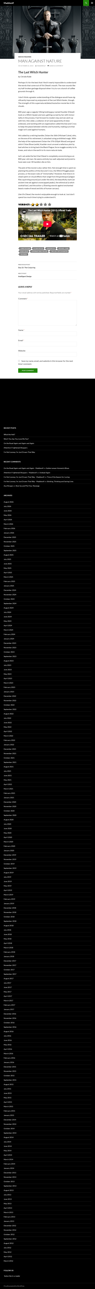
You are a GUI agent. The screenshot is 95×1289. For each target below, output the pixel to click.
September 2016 (10, 1027)
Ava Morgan (8, 486)
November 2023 (10, 647)
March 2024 (8, 630)
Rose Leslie (24, 251)
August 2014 (8, 1137)
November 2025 (10, 542)
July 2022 (7, 718)
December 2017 (10, 961)
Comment (23, 298)
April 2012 (8, 1256)
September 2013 (10, 1186)
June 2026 (8, 511)
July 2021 (7, 771)
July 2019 (7, 877)
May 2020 (7, 833)
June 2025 (8, 564)
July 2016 (7, 1036)
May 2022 (7, 727)
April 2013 (8, 1208)
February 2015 (9, 1111)
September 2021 (10, 762)
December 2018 (10, 908)
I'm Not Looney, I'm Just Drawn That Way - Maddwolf (24, 477)
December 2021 (10, 749)
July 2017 (7, 983)
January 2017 (9, 1009)
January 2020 (9, 850)
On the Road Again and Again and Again (19, 443)
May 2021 (7, 780)
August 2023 (8, 661)
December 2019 (10, 855)
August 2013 (8, 1190)
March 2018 (8, 948)
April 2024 (8, 625)
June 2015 (8, 1093)
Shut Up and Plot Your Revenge (27, 486)
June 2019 (8, 881)
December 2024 (10, 590)
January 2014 (9, 1168)
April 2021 (8, 784)
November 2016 (10, 1018)
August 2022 (8, 714)
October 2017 (9, 970)
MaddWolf (51, 248)
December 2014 (10, 1120)
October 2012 (9, 1234)
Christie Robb (25, 248)
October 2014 (9, 1128)
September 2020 (10, 815)
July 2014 (7, 1142)
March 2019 (8, 895)
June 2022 (8, 722)
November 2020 (10, 806)
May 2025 (7, 568)
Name (21, 330)
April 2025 (8, 572)
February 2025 (9, 581)
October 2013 (9, 1181)
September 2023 (10, 656)
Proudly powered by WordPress (14, 1286)
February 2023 (9, 687)
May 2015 (7, 1098)
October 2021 (9, 758)
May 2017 (7, 992)
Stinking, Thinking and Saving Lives (60, 481)
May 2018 (7, 939)
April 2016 (8, 1049)
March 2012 (8, 1261)
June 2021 (8, 775)
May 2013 (7, 1203)
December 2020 (10, 802)
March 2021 (8, 789)
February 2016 (9, 1058)
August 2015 (8, 1084)
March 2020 (8, 842)
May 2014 (7, 1151)
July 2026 (7, 506)
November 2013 (10, 1177)
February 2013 (9, 1217)
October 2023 (9, 652)
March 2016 (8, 1053)
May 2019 (7, 886)
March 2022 (8, 736)
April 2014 (8, 1155)
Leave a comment (56, 66)
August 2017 (8, 978)
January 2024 (9, 639)
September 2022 (10, 709)
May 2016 (7, 1045)
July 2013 (7, 1195)
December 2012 (10, 1226)
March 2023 (8, 683)
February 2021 (9, 793)
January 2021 (9, 797)
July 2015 (7, 1089)
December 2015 (10, 1067)
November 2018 (10, 912)
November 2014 (10, 1124)
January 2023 (9, 692)
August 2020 (8, 820)
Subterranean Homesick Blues (57, 468)
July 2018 (7, 930)
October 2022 (9, 705)
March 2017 (8, 1000)
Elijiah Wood (38, 248)
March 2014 (8, 1159)
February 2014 (9, 1164)
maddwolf (41, 66)
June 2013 (8, 1199)
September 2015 (10, 1080)
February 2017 (9, 1005)
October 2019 (9, 864)
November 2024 (10, 595)
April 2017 (8, 996)
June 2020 (8, 828)
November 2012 (10, 1230)
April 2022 (8, 731)
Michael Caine (64, 248)
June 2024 (8, 617)
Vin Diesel (23, 254)
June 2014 (8, 1146)
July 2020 (7, 824)
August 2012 (8, 1243)
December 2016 (10, 1014)
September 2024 (10, 603)
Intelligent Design (25, 274)
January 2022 (9, 745)
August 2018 (8, 925)
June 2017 (8, 987)
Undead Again (44, 473)
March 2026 (8, 524)
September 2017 (10, 974)
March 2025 (8, 577)
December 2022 (10, 696)
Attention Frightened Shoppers (15, 448)
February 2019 (9, 899)
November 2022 (10, 700)
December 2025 (10, 537)
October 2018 (9, 917)
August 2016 (8, 1031)
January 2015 (9, 1115)
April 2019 (8, 890)
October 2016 (9, 1023)
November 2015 (10, 1071)
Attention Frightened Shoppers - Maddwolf (20, 473)
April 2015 (8, 1102)
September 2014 (10, 1133)
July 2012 (7, 1248)
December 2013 (10, 1173)
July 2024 (7, 612)
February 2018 (9, 952)
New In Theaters (24, 57)
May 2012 (7, 1252)
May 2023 (7, 674)
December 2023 (10, 643)
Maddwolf (9, 3)
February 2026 (9, 528)
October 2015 (9, 1075)
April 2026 (8, 519)
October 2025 (9, 546)
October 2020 (9, 811)
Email (21, 340)
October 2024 (9, 599)
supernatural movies (40, 251)
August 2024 (8, 608)
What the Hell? (9, 434)
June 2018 (8, 934)
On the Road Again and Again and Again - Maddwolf (23, 468)
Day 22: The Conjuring (26, 266)
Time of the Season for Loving (58, 477)
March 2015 (8, 1106)
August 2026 (8, 502)
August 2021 (8, 767)
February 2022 (9, 740)
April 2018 (8, 943)
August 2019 (8, 873)
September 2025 (10, 550)
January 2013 (9, 1221)
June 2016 (8, 1040)
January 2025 (9, 586)
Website (21, 350)
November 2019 (10, 859)
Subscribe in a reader (12, 1276)
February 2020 (9, 846)
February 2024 (9, 634)
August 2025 (8, 555)
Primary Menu (92, 3)
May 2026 (7, 515)
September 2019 (10, 868)
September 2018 (10, 921)
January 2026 (9, 533)
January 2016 (9, 1062)
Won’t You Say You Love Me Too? (16, 439)
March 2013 (8, 1212)
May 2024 (7, 621)
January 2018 (9, 956)
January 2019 (9, 903)
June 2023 (8, 670)
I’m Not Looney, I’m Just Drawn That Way (19, 452)
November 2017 (10, 965)
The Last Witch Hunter (59, 251)
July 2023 (7, 665)
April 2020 (8, 837)
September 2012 (10, 1239)
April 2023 (8, 678)
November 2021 (10, 753)
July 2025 (7, 559)
